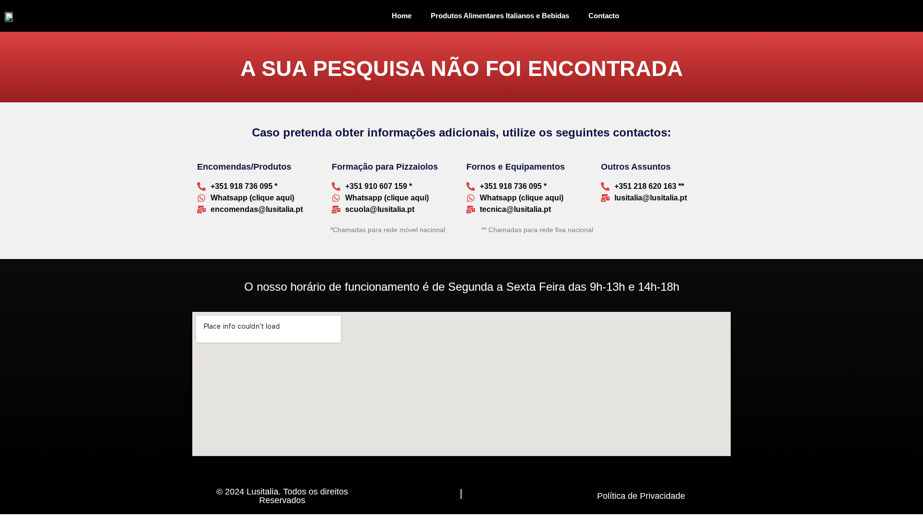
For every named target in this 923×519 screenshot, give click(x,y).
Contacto (603, 16)
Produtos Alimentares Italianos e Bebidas (500, 16)
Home (402, 16)
